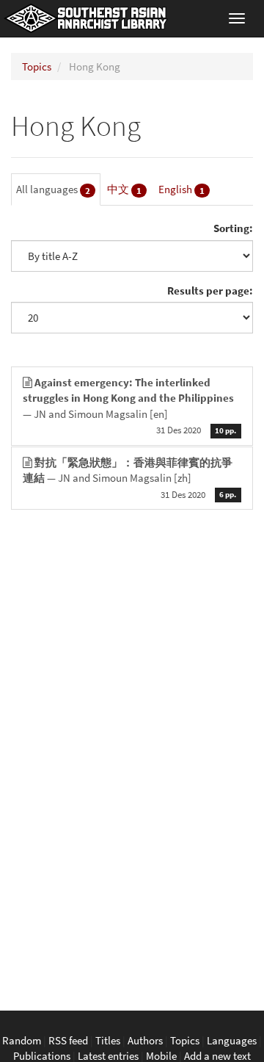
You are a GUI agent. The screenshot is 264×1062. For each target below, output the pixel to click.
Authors (145, 1040)
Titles (107, 1040)
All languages (53, 189)
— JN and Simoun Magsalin (129, 405)
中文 (124, 189)
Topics (36, 66)
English (181, 189)
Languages (232, 1040)
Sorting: (233, 228)
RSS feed (68, 1040)
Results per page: (210, 290)
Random (21, 1040)
